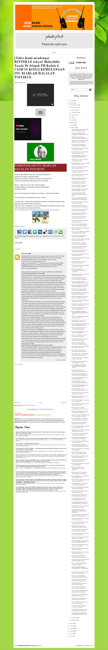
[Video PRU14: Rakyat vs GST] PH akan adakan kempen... (80, 506)
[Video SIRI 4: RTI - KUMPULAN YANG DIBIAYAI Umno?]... (79, 354)
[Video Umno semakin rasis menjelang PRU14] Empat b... (79, 556)
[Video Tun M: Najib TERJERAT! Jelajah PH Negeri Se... (79, 564)
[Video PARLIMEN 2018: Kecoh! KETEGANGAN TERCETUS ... (79, 156)
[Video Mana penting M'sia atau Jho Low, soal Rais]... (79, 545)
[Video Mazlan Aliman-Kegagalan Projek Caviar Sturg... (80, 266)
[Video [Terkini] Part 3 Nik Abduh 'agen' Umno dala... (80, 358)
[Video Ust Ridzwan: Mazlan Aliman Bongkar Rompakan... (79, 278)
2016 (71, 626)
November (74, 107)
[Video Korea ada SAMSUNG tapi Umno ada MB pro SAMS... (80, 415)
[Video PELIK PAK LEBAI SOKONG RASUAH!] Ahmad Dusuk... (80, 515)
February (73, 617)
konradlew (39, 409)
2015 (71, 628)
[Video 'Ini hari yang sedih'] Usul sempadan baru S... (79, 221)
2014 (71, 631)
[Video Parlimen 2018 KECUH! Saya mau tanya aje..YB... (79, 217)
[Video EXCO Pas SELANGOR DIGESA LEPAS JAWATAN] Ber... (80, 374)
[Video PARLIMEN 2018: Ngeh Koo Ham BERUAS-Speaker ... (80, 293)
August (73, 115)
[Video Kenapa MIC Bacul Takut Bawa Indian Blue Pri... (79, 308)
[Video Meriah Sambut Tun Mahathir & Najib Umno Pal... (79, 526)
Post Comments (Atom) (29, 405)
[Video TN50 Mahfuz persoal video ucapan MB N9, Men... (79, 453)
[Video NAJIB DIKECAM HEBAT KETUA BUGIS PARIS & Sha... (79, 614)
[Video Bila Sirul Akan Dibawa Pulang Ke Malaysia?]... (79, 460)
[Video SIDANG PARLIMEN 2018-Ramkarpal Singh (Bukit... (80, 591)
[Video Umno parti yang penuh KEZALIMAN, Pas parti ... (79, 362)
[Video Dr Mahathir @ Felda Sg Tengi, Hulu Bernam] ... (79, 378)
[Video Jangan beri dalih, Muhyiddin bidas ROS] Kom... (79, 371)
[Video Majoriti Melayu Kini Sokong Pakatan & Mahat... (79, 145)
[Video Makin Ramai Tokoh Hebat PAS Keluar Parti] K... (80, 347)
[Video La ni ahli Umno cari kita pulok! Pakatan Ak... (79, 202)
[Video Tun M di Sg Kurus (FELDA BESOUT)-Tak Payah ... (80, 538)
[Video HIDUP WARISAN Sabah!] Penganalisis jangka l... (80, 488)
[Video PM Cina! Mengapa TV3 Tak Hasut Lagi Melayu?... (80, 480)
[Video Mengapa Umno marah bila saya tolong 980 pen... (80, 164)
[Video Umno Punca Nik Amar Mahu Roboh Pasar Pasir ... (79, 599)
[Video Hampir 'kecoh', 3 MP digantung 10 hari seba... (78, 321)
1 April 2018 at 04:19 (61, 360)
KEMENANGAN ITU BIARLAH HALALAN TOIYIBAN (35, 167)
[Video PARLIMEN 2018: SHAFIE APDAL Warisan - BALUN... (79, 190)
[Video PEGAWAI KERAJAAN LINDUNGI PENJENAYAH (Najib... (80, 445)
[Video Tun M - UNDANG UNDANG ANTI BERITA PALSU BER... (80, 232)
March (73, 127)
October (73, 110)
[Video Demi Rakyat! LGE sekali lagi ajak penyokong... (79, 393)
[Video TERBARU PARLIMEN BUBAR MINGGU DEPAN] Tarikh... (78, 366)
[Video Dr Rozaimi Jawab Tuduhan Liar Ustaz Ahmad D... (80, 534)
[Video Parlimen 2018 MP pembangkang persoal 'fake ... (79, 408)
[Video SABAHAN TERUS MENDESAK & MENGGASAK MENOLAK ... (79, 511)
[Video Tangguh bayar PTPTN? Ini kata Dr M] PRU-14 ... (80, 477)
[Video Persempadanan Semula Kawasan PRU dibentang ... (79, 412)
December (74, 105)
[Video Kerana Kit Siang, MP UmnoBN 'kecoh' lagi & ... (78, 182)
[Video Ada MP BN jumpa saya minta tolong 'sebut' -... (79, 584)
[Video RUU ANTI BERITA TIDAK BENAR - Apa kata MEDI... (79, 141)
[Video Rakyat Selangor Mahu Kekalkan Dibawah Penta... (79, 495)
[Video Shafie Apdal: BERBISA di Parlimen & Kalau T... (79, 442)
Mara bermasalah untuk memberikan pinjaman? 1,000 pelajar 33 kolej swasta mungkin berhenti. (41, 455)
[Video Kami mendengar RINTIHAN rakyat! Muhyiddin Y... (80, 138)
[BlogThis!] (17, 243)
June (72, 120)
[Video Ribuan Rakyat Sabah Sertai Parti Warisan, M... (79, 247)
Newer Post (17, 402)
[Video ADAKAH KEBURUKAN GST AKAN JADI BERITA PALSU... (80, 324)
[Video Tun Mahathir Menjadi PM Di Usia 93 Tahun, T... (80, 317)
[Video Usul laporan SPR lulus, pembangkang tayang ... (79, 214)
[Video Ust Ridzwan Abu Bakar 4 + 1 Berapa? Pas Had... (80, 491)
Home (54, 52)
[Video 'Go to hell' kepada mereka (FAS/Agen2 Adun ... (80, 275)
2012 (71, 636)
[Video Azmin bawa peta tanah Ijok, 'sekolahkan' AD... (79, 175)
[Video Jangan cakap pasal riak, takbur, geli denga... (79, 160)
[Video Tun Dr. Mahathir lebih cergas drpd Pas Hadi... (79, 336)
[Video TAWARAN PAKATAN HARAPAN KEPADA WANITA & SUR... (79, 313)
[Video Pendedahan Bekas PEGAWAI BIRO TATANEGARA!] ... (80, 568)
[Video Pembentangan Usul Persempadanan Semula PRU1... (80, 206)
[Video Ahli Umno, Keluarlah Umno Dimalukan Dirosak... (79, 243)
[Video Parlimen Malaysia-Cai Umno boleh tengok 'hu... (79, 587)
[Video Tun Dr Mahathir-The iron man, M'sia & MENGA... (79, 332)
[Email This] (15, 243)
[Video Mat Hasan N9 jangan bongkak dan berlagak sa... (79, 438)
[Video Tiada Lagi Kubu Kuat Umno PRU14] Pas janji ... (78, 328)
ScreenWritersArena (88, 645)
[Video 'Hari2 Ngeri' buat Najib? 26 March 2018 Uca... (80, 228)
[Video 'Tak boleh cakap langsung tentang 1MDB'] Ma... (80, 427)
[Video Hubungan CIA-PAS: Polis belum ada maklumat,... (79, 152)
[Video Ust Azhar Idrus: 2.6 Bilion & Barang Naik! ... (80, 449)
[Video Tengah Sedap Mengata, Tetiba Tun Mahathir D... (79, 386)
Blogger (51, 409)
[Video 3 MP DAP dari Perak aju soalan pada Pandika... (79, 602)
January (73, 620)
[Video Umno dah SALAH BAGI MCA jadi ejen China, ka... (79, 595)
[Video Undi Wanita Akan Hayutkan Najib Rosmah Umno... (80, 282)
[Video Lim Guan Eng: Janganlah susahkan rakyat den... (79, 171)
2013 (71, 633)
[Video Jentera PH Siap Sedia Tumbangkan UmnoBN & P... (79, 473)
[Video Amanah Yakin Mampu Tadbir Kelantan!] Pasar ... (79, 179)
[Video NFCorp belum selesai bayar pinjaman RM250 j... (78, 236)
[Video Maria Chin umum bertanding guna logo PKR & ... (79, 389)
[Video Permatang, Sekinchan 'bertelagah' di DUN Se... (79, 251)
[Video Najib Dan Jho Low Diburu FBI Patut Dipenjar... (80, 553)
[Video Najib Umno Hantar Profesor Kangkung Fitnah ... (79, 351)
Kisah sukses (24, 253)
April (72, 125)
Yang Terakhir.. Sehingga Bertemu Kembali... (27, 443)
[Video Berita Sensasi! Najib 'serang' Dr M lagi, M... (78, 606)
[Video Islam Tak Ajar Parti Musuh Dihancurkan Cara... (80, 301)
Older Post (64, 402)
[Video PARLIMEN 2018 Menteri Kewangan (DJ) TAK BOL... (79, 530)
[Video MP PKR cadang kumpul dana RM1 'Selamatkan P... (79, 610)
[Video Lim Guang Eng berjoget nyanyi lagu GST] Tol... (79, 457)
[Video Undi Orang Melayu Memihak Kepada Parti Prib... (79, 576)
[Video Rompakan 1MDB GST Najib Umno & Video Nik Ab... (80, 240)
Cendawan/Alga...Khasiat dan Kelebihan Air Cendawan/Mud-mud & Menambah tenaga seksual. (41, 438)
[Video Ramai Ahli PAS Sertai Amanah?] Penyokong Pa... (79, 580)
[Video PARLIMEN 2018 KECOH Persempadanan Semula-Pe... (79, 419)
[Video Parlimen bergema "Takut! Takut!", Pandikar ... (80, 549)
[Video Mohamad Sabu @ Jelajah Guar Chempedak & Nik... (80, 130)
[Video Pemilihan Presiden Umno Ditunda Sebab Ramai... (80, 573)
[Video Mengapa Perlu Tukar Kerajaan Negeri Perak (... (78, 499)
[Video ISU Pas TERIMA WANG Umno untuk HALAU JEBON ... (79, 225)
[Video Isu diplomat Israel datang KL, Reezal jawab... (80, 519)
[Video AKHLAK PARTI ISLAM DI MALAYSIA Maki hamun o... (79, 286)
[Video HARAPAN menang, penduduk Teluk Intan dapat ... (79, 382)
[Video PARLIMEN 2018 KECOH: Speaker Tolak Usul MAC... (79, 186)
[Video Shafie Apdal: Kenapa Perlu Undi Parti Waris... (80, 464)
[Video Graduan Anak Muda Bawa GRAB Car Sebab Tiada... (80, 304)
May (72, 122)
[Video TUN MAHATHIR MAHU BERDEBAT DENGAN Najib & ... (79, 199)
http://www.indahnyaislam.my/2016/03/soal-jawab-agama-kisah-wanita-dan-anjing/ (36, 210)
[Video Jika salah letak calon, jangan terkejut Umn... (79, 262)
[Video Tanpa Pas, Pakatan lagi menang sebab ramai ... (79, 523)
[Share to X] (18, 243)
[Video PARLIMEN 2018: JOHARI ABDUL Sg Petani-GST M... (79, 297)
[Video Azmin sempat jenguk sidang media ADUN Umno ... (79, 290)
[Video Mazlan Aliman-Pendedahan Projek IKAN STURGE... (78, 270)
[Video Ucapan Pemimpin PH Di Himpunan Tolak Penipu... (79, 210)
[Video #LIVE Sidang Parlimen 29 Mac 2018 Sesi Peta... (79, 167)
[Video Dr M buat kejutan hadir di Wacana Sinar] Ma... (80, 404)
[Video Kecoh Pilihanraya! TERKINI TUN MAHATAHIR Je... (79, 134)
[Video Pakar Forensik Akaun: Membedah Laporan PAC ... (79, 423)
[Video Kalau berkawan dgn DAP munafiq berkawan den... (79, 434)
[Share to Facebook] (20, 243)
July (72, 117)
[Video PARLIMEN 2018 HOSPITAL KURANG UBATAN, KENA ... (80, 541)
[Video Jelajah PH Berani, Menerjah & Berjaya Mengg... (79, 343)
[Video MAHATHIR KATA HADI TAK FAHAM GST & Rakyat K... (79, 503)
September (74, 112)
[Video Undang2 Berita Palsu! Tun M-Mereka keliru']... (80, 255)
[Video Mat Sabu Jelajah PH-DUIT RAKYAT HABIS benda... (80, 560)
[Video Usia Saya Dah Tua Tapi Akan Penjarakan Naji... (79, 339)
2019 (71, 100)
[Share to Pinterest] (21, 243)
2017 (71, 623)
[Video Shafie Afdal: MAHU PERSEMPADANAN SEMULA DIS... (79, 194)
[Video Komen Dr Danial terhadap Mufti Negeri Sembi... (80, 430)
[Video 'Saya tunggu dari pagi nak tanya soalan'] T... (80, 400)
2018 (71, 103)
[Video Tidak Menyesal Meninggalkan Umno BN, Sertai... (78, 469)
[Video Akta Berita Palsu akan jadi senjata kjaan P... (80, 258)
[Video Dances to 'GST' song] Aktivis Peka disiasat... (79, 397)
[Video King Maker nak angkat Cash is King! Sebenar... (79, 484)
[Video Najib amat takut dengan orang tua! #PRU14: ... (79, 149)
